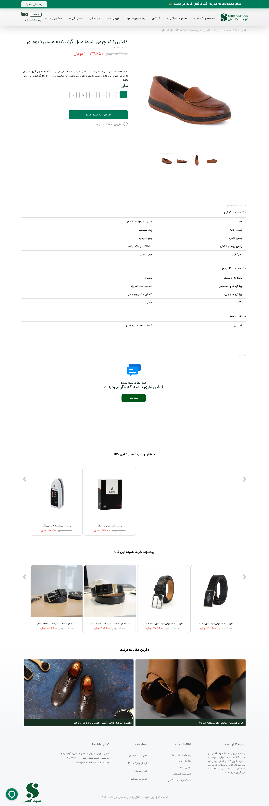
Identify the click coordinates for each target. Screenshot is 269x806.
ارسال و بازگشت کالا (137, 763)
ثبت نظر (133, 398)
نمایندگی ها (75, 19)
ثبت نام (29, 20)
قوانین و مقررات (139, 779)
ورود (38, 20)
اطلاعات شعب (184, 762)
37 (113, 96)
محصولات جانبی (178, 19)
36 (123, 95)
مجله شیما (94, 19)
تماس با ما (185, 768)
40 (83, 96)
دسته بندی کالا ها (206, 19)
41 (73, 96)
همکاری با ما (55, 19)
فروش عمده (112, 19)
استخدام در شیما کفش (179, 780)
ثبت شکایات (140, 771)
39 (93, 96)
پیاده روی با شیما (135, 19)
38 (103, 96)
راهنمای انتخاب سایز (181, 755)
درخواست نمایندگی (181, 774)
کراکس (156, 19)
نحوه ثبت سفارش (138, 755)
